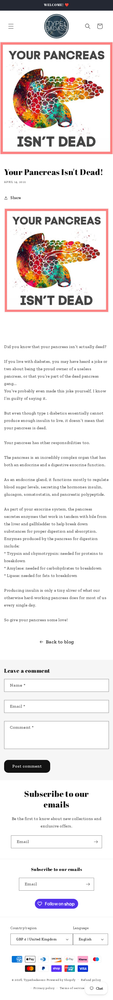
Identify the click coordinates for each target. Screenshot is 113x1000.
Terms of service (72, 988)
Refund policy (91, 980)
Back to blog (60, 642)
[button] (11, 26)
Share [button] (15, 198)
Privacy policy (44, 988)
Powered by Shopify (61, 979)
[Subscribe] (96, 841)
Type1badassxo (35, 979)
